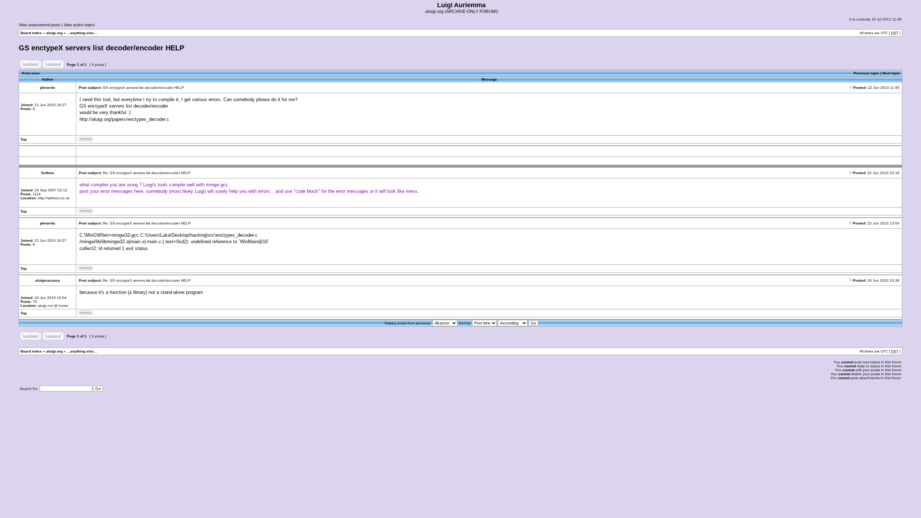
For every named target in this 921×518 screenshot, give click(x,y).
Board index (31, 33)
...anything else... (82, 33)
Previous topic (866, 73)
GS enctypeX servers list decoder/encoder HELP (101, 48)
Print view (31, 73)
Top (24, 139)
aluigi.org (54, 33)
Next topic (891, 73)
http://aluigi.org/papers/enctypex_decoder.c (124, 119)
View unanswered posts (39, 25)
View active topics (79, 25)
